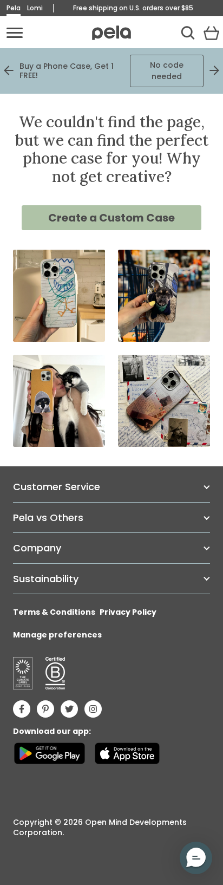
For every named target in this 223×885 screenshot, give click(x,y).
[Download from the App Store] (126, 753)
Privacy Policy (128, 612)
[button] (196, 858)
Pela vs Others (48, 517)
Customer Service (56, 486)
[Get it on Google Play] (49, 753)
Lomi (35, 7)
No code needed (166, 71)
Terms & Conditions (54, 612)
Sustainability (45, 578)
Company (37, 548)
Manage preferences (57, 634)
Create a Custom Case (111, 217)
